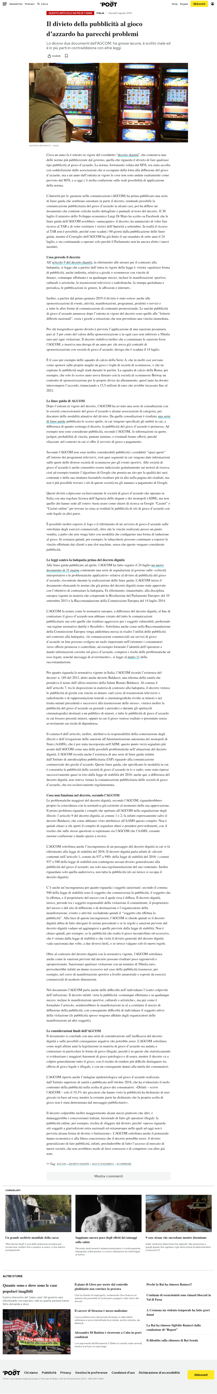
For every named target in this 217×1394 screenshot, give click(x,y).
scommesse (124, 1163)
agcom (61, 1163)
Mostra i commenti (108, 1176)
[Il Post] (108, 4)
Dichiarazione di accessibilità (159, 1373)
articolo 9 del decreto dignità (72, 262)
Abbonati (199, 4)
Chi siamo (31, 1373)
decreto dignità (128, 154)
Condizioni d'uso (123, 1373)
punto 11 (134, 657)
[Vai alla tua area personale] (212, 4)
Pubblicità (49, 1373)
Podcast (30, 3)
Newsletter (16, 3)
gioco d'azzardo (103, 1163)
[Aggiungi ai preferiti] (66, 56)
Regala (184, 3)
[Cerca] (38, 4)
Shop (175, 3)
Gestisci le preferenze (91, 1373)
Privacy (65, 1373)
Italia (100, 13)
